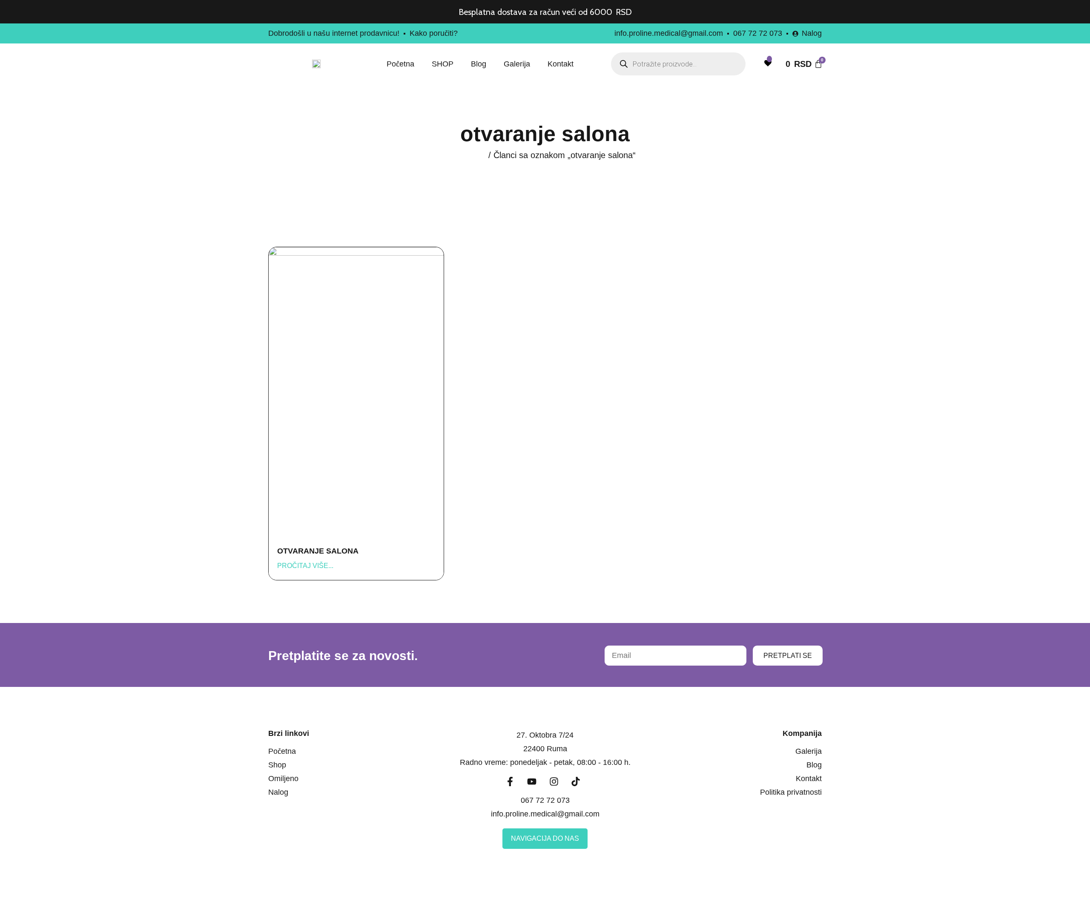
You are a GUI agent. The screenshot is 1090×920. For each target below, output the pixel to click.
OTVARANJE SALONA (318, 551)
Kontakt (561, 64)
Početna (400, 64)
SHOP (442, 64)
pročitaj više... (305, 565)
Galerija (517, 64)
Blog (478, 64)
